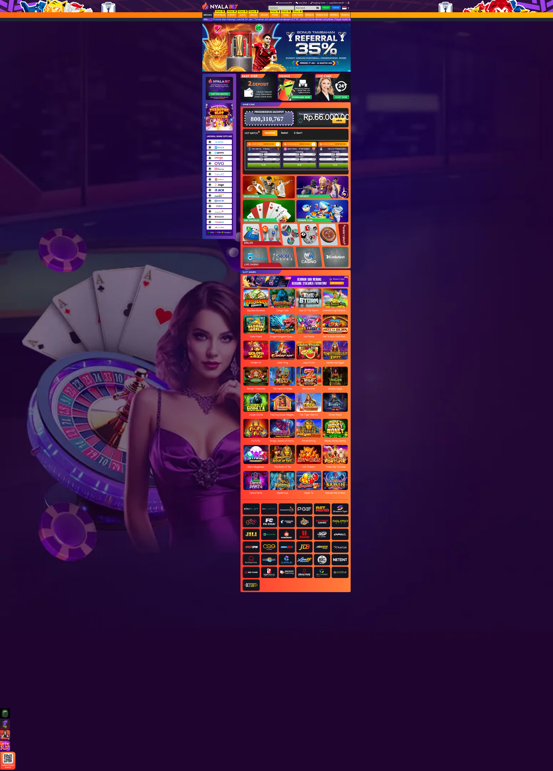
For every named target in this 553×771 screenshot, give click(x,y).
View (339, 118)
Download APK (285, 3)
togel (286, 15)
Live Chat (302, 3)
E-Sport (232, 15)
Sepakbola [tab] (270, 133)
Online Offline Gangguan (220, 232)
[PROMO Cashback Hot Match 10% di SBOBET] (278, 144)
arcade (264, 15)
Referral (334, 15)
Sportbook (220, 15)
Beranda (208, 15)
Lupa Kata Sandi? (337, 3)
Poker (275, 15)
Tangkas (309, 15)
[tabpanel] (297, 155)
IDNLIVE (253, 15)
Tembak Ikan (322, 15)
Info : (206, 19)
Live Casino (297, 15)
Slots (243, 15)
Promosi (345, 15)
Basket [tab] (284, 133)
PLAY (264, 165)
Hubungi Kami (319, 3)
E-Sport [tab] (298, 133)
